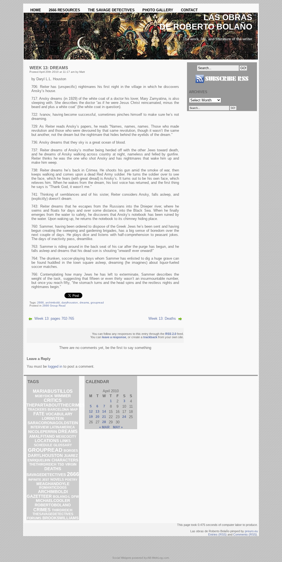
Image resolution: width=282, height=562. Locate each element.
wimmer (62, 396)
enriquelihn (39, 460)
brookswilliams (60, 518)
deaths (52, 468)
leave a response (114, 337)
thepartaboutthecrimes (55, 405)
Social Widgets (121, 557)
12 (91, 411)
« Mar (104, 427)
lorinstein (53, 418)
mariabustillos (53, 391)
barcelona (58, 409)
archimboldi (52, 302)
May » (118, 427)
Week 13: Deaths (162, 318)
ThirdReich (62, 510)
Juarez (71, 456)
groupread (97, 302)
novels (57, 479)
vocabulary (59, 414)
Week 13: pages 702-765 (54, 318)
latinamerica (62, 427)
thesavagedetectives (52, 514)
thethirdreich (42, 464)
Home (35, 10)
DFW (75, 497)
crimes (42, 509)
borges (71, 450)
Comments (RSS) (245, 534)
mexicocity (66, 436)
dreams (84, 302)
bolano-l (61, 497)
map (74, 410)
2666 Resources (64, 10)
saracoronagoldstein (53, 423)
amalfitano (42, 436)
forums (34, 518)
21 (104, 417)
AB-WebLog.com (158, 557)
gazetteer (39, 496)
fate (39, 414)
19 (91, 417)
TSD (61, 464)
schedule (43, 445)
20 (97, 417)
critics (53, 400)
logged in (55, 366)
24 (124, 417)
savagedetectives (46, 475)
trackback (150, 337)
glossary (62, 445)
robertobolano (53, 505)
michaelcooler (53, 501)
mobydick (44, 396)
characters (64, 460)
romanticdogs (53, 487)
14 (104, 411)
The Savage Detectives (111, 10)
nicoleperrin (42, 432)
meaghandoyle (52, 484)
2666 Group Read (54, 305)
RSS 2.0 (170, 333)
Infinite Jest (38, 479)
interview (40, 427)
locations (47, 441)
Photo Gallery (157, 10)
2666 (40, 302)
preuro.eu (251, 531)
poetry (71, 479)
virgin (71, 464)
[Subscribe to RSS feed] (222, 85)
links (65, 441)
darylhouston (69, 302)
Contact (189, 10)
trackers (37, 409)
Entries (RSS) (217, 534)
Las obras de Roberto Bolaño (205, 22)
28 (104, 422)
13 (97, 411)
